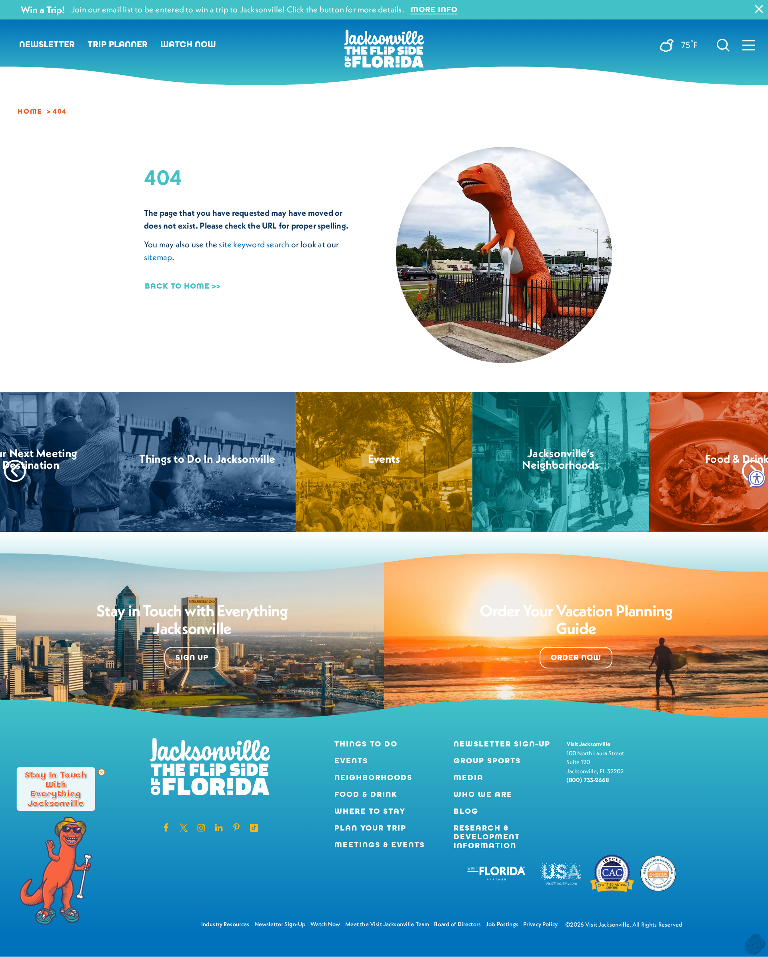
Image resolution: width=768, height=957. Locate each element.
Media (469, 777)
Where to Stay (370, 811)
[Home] (384, 52)
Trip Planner (118, 44)
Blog (466, 811)
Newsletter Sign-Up (502, 744)
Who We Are (483, 794)
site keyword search (254, 244)
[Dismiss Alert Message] (759, 9)
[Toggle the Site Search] (723, 44)
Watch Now (188, 44)
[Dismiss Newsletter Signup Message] (101, 772)
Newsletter (47, 44)
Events (351, 760)
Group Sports (487, 760)
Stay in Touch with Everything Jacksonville (56, 788)
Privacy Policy (540, 924)
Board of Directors (457, 924)
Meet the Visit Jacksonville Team (387, 924)
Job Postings (502, 924)
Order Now (576, 657)
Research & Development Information (487, 837)
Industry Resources (225, 924)
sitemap (158, 257)
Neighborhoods (373, 777)
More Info (434, 9)
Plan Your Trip (370, 828)
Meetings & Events (379, 845)
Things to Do (366, 744)
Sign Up (192, 657)
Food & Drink (366, 794)
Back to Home (177, 286)
